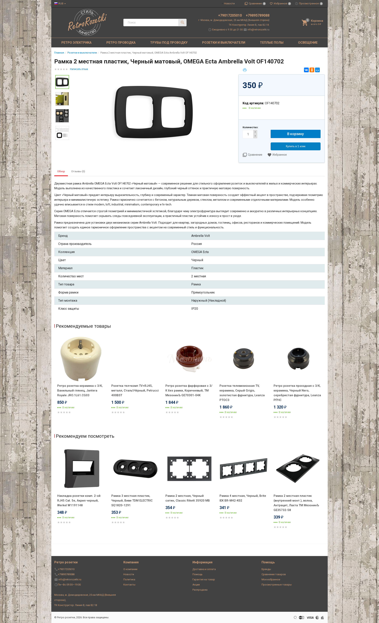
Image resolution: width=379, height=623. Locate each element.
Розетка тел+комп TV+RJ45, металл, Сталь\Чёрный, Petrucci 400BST (135, 390)
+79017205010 (230, 15)
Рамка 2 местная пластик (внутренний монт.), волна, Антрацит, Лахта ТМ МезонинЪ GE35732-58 (296, 503)
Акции (196, 584)
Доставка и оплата (204, 569)
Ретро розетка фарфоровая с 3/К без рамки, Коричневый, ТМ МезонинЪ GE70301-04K (188, 390)
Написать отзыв (79, 69)
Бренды (266, 569)
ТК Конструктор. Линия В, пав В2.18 (75, 605)
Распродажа (199, 589)
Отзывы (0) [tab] (78, 171)
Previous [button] (55, 382)
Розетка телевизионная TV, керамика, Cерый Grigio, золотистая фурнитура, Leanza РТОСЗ (242, 393)
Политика (129, 579)
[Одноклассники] (312, 70)
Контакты (129, 584)
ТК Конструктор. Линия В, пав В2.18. (249, 25)
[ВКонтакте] (306, 70)
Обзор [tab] (61, 171)
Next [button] (324, 382)
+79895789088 (257, 15)
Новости (229, 3)
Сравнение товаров (274, 574)
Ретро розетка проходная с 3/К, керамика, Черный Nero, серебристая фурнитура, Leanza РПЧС (297, 393)
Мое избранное (271, 579)
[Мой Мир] (317, 70)
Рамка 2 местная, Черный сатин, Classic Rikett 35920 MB (187, 498)
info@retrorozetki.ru (258, 29)
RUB (60, 3)
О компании (130, 569)
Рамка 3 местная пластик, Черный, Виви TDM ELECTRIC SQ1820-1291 (132, 500)
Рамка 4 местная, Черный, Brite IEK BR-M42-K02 (243, 498)
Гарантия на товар (203, 579)
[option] (154, 111)
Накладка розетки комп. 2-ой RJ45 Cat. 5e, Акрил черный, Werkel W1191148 (78, 500)
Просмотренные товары (277, 584)
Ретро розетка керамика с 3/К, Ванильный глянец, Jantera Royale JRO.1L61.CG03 (80, 390)
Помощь (197, 574)
